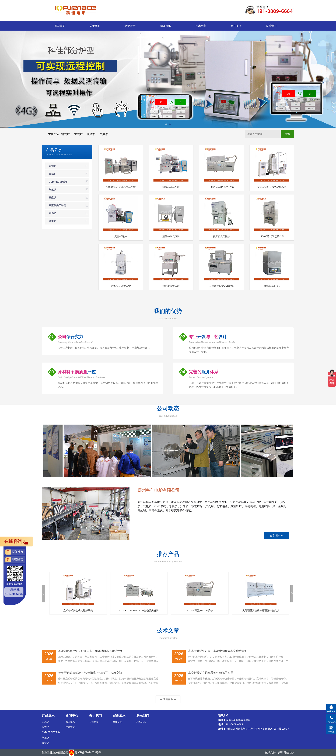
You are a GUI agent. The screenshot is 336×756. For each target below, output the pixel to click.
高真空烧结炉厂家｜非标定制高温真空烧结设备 (217, 650)
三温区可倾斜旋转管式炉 (261, 610)
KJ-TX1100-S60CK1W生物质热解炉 (78, 610)
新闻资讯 (165, 25)
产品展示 (130, 25)
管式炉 (52, 173)
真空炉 (52, 197)
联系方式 (141, 722)
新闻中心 (72, 715)
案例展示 (119, 715)
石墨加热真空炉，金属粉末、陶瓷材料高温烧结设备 (90, 650)
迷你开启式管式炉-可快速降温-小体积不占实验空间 (90, 672)
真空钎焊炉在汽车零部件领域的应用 (210, 672)
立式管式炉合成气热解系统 (271, 187)
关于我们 (95, 25)
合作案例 (117, 722)
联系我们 (271, 25)
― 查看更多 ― (168, 699)
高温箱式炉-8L (272, 285)
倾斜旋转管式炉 (171, 285)
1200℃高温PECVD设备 (221, 187)
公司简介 (93, 722)
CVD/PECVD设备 (58, 181)
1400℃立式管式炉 (121, 285)
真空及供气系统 (57, 205)
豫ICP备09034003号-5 (88, 752)
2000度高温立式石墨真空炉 (121, 187)
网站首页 (59, 25)
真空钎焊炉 (120, 236)
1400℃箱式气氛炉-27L (271, 236)
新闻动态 (70, 722)
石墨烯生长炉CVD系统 (221, 285)
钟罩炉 (52, 221)
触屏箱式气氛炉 (221, 236)
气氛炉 (52, 189)
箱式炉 (52, 166)
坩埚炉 (52, 213)
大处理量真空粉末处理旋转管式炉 (200, 610)
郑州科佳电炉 (286, 752)
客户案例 (236, 25)
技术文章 (200, 25)
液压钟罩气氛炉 (171, 236)
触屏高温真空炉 (171, 187)
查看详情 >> (276, 535)
